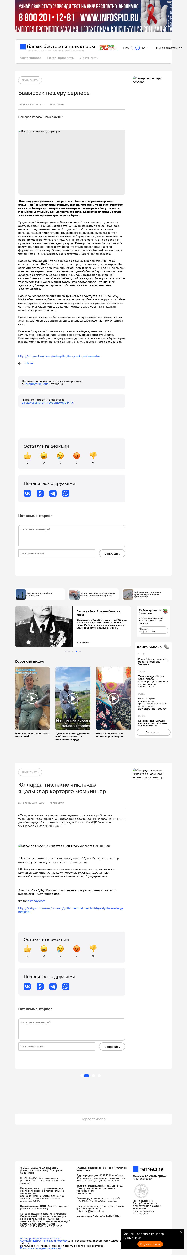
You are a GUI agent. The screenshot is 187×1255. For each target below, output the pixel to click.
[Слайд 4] (76, 651)
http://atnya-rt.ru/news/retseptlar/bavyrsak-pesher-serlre (59, 356)
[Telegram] (53, 493)
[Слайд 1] (65, 651)
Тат (144, 47)
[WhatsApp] (65, 493)
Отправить (112, 553)
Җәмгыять (30, 80)
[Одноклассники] (40, 493)
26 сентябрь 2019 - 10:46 (31, 803)
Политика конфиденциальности (40, 1248)
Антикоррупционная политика (39, 1238)
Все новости (153, 732)
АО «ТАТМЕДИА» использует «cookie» (44, 1240)
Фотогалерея (30, 58)
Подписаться (150, 1244)
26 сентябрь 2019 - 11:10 (31, 104)
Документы (89, 58)
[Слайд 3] (72, 651)
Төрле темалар (94, 1119)
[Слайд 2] (69, 651)
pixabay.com (36, 901)
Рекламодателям (61, 58)
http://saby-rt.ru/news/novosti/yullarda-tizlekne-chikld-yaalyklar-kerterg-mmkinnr (70, 909)
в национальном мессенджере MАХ (48, 402)
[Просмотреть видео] (32, 698)
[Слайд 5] (80, 651)
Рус (126, 47)
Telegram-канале (36, 384)
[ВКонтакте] (27, 493)
